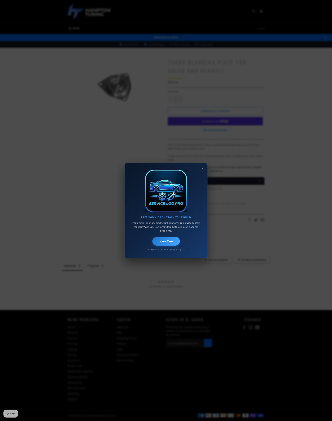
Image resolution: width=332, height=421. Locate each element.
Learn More (166, 241)
